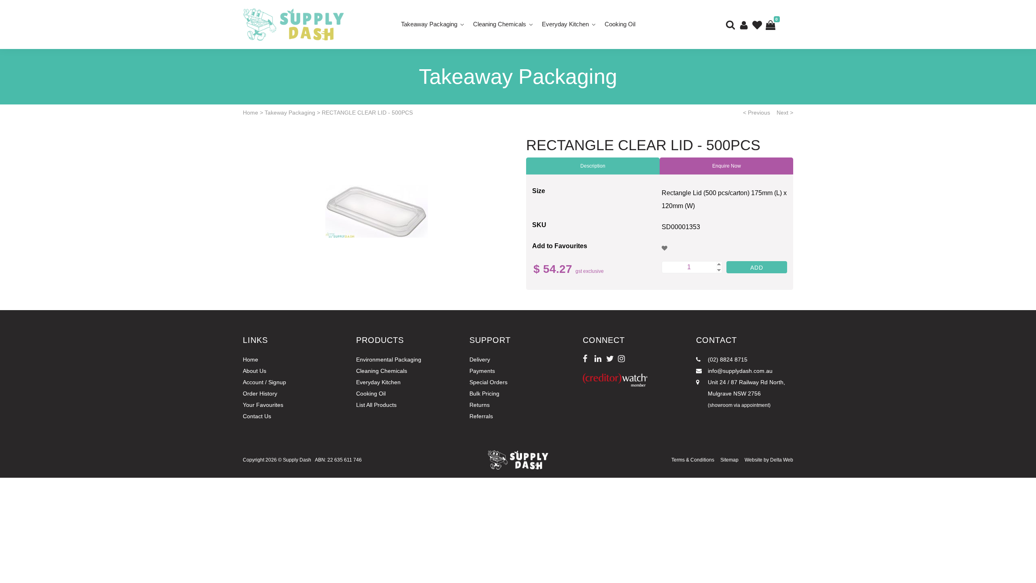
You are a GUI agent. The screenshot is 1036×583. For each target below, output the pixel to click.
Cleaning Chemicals (499, 24)
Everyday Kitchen (565, 24)
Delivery (479, 359)
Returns (479, 405)
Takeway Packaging (290, 112)
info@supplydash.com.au (739, 371)
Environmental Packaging (388, 359)
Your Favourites (263, 405)
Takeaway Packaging (429, 24)
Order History (260, 393)
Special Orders (488, 382)
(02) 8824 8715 (726, 359)
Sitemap (729, 460)
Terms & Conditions (692, 460)
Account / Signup (264, 382)
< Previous (756, 112)
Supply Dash (297, 460)
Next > (785, 112)
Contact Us (257, 416)
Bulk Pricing (484, 393)
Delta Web (781, 460)
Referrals (481, 416)
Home (250, 112)
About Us (254, 371)
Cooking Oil (620, 24)
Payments (482, 371)
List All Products (376, 405)
